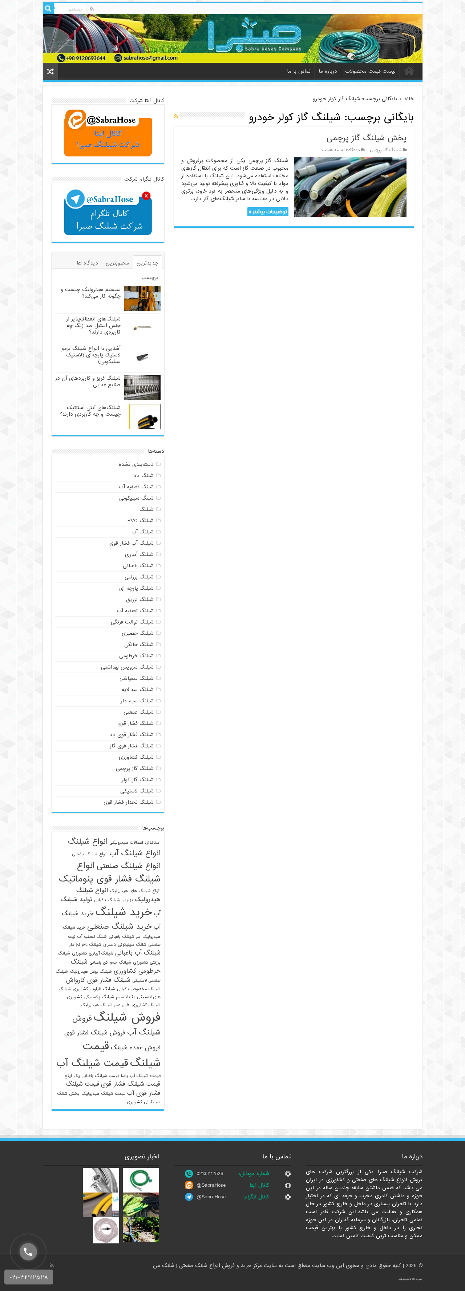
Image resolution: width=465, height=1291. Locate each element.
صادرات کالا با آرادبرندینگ (410, 1279)
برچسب (149, 278)
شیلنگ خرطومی (136, 656)
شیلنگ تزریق (140, 600)
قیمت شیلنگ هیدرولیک (103, 1093)
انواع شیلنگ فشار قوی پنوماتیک (110, 872)
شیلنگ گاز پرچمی (386, 150)
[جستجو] (48, 8)
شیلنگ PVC (141, 521)
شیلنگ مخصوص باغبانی (139, 989)
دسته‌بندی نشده (136, 464)
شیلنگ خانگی (139, 645)
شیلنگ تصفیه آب (135, 611)
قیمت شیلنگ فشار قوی (131, 1084)
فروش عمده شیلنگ (136, 1047)
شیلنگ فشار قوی (135, 723)
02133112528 (210, 1174)
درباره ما (328, 71)
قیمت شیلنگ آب (92, 1063)
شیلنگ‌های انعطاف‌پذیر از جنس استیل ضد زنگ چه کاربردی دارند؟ (93, 325)
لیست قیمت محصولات (370, 71)
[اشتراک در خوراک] (176, 116)
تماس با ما (299, 71)
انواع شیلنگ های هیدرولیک (135, 891)
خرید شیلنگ (124, 912)
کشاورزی (134, 1102)
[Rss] (91, 8)
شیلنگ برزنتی (139, 577)
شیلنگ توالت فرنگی (132, 622)
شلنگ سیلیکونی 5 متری (124, 944)
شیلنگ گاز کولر (138, 780)
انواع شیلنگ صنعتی (129, 866)
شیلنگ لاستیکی (137, 791)
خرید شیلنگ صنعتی (119, 926)
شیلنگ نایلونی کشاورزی (94, 989)
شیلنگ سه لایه (138, 690)
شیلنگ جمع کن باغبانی (110, 962)
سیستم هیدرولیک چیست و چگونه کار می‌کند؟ (91, 293)
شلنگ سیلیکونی (136, 498)
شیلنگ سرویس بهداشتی (127, 667)
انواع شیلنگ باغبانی (90, 854)
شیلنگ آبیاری (139, 554)
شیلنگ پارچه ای (136, 588)
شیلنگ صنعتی (139, 712)
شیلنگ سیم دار (137, 701)
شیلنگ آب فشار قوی (131, 543)
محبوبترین (117, 263)
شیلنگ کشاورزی (136, 757)
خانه (409, 70)
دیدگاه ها (87, 263)
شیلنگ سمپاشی (137, 678)
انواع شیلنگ (88, 841)
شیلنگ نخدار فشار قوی (129, 802)
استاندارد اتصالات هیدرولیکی (135, 842)
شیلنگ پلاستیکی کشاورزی (90, 997)
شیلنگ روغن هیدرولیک (91, 971)
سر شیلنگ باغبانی (125, 936)
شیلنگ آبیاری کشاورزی (92, 953)
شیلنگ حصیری (138, 633)
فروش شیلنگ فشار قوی (94, 1032)
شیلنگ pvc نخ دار (85, 944)
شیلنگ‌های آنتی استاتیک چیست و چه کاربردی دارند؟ (90, 411)
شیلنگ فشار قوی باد (131, 735)
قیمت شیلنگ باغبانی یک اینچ (91, 1076)
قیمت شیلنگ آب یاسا (141, 1076)
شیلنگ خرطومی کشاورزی (116, 966)
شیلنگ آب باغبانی (138, 952)
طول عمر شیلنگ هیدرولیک (105, 1005)
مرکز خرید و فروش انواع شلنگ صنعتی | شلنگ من (208, 1266)
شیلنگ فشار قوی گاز (132, 746)
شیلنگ (147, 509)
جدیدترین (147, 263)
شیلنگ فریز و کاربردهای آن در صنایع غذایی (88, 381)
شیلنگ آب (143, 532)
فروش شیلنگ (127, 1017)
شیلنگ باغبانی (138, 566)
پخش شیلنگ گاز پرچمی (367, 138)
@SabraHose (211, 1185)
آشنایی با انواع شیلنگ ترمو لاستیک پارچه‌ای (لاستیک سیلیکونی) (91, 355)
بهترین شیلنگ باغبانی (113, 900)
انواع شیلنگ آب (135, 853)
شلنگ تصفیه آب (136, 487)
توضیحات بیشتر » (268, 211)
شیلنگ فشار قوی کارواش (98, 980)
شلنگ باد (143, 476)
